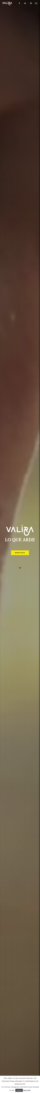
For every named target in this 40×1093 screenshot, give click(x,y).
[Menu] (36, 3)
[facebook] (19, 3)
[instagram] (31, 3)
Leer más (26, 1090)
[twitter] (25, 3)
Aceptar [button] (19, 1090)
